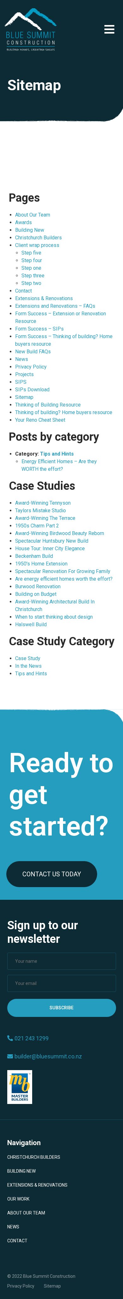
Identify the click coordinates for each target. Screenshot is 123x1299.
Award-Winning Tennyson (43, 503)
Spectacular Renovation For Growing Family (62, 571)
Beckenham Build (34, 556)
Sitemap (24, 397)
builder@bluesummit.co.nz (48, 1056)
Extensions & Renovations (44, 298)
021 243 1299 (32, 1038)
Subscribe (61, 1007)
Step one (31, 268)
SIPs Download (32, 390)
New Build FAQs (33, 352)
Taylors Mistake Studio (40, 511)
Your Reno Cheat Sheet (40, 420)
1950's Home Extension (41, 564)
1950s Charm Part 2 (37, 526)
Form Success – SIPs (39, 329)
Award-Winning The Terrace (45, 518)
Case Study (27, 658)
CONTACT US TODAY (51, 874)
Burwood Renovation (38, 586)
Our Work (18, 1198)
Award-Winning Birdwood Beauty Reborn (59, 533)
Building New (29, 230)
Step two (31, 283)
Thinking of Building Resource (48, 405)
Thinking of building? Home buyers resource (63, 412)
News (21, 359)
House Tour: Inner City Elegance (50, 548)
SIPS (20, 382)
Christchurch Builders (38, 238)
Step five (31, 253)
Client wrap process (37, 245)
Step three (32, 276)
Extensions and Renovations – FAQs (55, 306)
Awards (23, 222)
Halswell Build (31, 624)
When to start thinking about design (54, 617)
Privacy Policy (31, 367)
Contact (23, 291)
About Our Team (32, 215)
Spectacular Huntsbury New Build (51, 541)
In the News (28, 666)
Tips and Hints (57, 454)
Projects (24, 374)
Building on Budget (35, 594)
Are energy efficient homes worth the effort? (64, 579)
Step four (31, 260)
